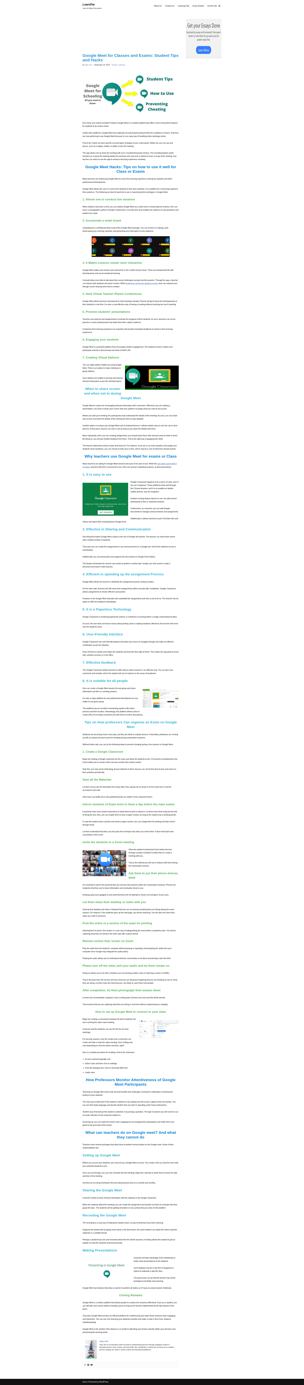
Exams (114, 65)
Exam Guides (198, 6)
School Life (212, 6)
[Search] (219, 6)
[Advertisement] (131, 35)
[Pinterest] (88, 1365)
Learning (121, 65)
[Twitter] (85, 1365)
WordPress (103, 1382)
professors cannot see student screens (142, 283)
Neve (85, 1382)
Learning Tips (183, 6)
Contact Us (169, 6)
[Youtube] (91, 1365)
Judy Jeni (88, 65)
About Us (158, 6)
